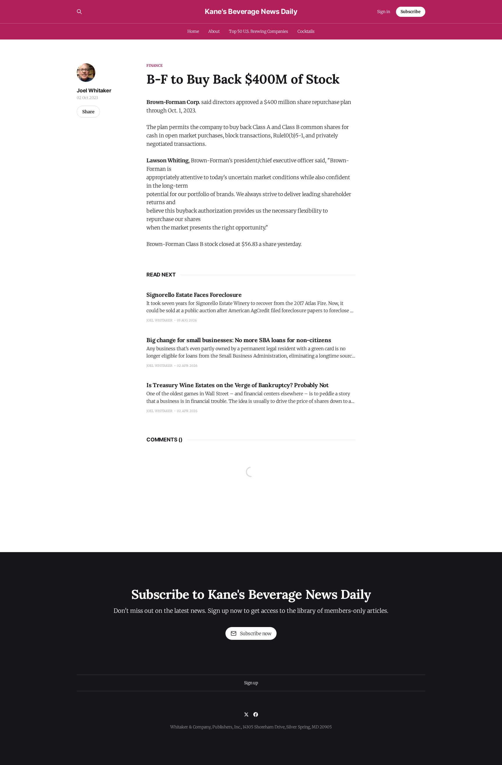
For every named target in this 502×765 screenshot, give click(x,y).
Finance (154, 65)
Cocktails (306, 31)
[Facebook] (255, 714)
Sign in (383, 11)
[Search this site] (79, 11)
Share (88, 111)
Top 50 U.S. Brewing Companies (258, 31)
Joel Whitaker (94, 90)
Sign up (251, 682)
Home (193, 31)
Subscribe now (255, 633)
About (214, 31)
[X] (246, 714)
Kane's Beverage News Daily (251, 11)
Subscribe (411, 11)
